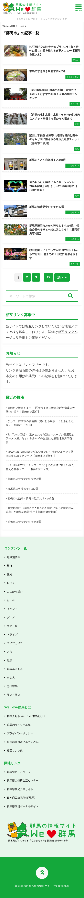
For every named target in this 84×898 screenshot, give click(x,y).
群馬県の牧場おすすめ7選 (23, 488)
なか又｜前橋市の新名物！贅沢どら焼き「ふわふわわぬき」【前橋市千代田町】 (40, 423)
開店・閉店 (13, 694)
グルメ (23, 26)
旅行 (9, 565)
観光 (9, 574)
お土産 (11, 600)
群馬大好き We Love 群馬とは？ (26, 716)
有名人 (11, 677)
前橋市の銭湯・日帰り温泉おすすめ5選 (31, 498)
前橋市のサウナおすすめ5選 (24, 521)
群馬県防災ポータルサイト (23, 806)
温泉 (9, 660)
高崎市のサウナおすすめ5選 (24, 478)
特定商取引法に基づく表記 (23, 742)
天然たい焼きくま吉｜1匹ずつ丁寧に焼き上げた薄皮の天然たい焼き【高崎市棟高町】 (40, 409)
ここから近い (15, 591)
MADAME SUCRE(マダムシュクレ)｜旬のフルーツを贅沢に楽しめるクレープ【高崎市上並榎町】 (39, 453)
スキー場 (12, 626)
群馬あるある (15, 668)
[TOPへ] (42, 873)
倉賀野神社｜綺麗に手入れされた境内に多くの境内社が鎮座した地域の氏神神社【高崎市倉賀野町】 (40, 510)
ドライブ (12, 634)
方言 (9, 651)
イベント (12, 608)
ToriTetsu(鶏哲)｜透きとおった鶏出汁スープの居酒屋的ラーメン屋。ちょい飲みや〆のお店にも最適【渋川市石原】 (40, 438)
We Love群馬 (8, 26)
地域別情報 (13, 557)
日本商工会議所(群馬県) (21, 797)
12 (48, 277)
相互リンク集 (15, 750)
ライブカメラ (15, 643)
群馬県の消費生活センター (23, 780)
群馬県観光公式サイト (20, 789)
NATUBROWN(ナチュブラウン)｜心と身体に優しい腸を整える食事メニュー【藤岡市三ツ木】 (40, 467)
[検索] (70, 296)
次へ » (62, 277)
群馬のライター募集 (19, 724)
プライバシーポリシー (20, 733)
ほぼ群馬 (12, 686)
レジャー (12, 582)
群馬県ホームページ (19, 772)
